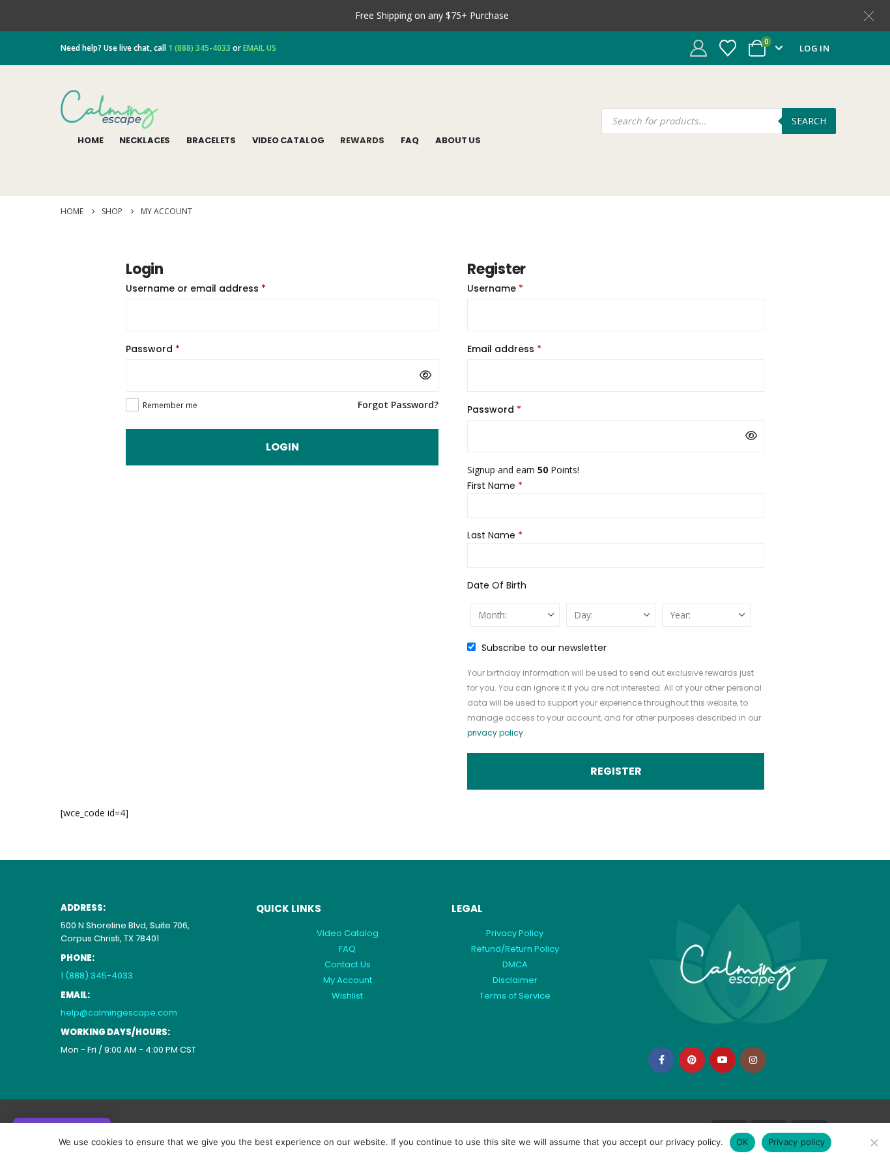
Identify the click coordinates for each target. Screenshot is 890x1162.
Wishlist (347, 995)
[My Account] (698, 48)
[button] (869, 15)
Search (809, 121)
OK (742, 1142)
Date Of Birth (496, 585)
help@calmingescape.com (119, 1012)
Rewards (362, 140)
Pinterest (692, 1060)
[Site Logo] (109, 109)
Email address (525, 348)
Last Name (495, 535)
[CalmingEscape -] (738, 963)
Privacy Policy (514, 933)
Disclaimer (515, 980)
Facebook (661, 1060)
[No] (873, 1142)
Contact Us (347, 964)
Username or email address (217, 288)
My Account (347, 980)
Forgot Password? (398, 404)
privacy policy (495, 732)
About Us (458, 140)
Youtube (723, 1060)
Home (90, 140)
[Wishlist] (728, 48)
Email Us (259, 47)
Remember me (170, 405)
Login (282, 446)
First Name (495, 485)
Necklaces (144, 140)
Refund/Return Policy (515, 949)
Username (516, 288)
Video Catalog (288, 140)
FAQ (410, 140)
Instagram (753, 1060)
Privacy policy (796, 1142)
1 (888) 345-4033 (97, 975)
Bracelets (211, 140)
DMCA (515, 964)
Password (174, 348)
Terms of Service (515, 995)
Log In (814, 48)
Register (616, 771)
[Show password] (425, 375)
